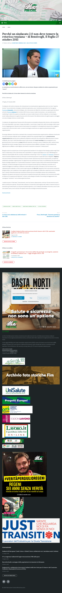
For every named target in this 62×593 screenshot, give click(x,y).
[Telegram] (12, 84)
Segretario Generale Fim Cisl (29, 206)
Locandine (20, 257)
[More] (15, 84)
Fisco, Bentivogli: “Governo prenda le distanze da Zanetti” (48, 215)
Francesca (7, 110)
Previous (4, 212)
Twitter (44, 154)
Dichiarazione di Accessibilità (9, 350)
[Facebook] (3, 84)
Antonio (12, 112)
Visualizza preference (43, 298)
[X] (6, 84)
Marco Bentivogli (16, 206)
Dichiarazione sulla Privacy (33, 301)
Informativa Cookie (7, 349)
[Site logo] (31, 12)
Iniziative (14, 257)
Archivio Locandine (8, 262)
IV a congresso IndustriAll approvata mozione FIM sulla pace (21, 556)
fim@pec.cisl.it (13, 351)
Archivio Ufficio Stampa (9, 241)
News (9, 27)
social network (42, 206)
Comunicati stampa (17, 236)
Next (58, 212)
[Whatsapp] (9, 84)
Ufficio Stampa (33, 43)
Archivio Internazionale (9, 575)
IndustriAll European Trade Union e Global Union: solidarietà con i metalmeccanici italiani (30, 551)
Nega (31, 298)
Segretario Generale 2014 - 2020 (20, 43)
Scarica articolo (6, 192)
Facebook (51, 154)
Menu (5, 23)
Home (3, 27)
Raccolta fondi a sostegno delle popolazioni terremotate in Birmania (23, 562)
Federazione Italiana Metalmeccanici (31, 15)
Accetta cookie (18, 298)
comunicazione (6, 206)
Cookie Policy (24, 301)
